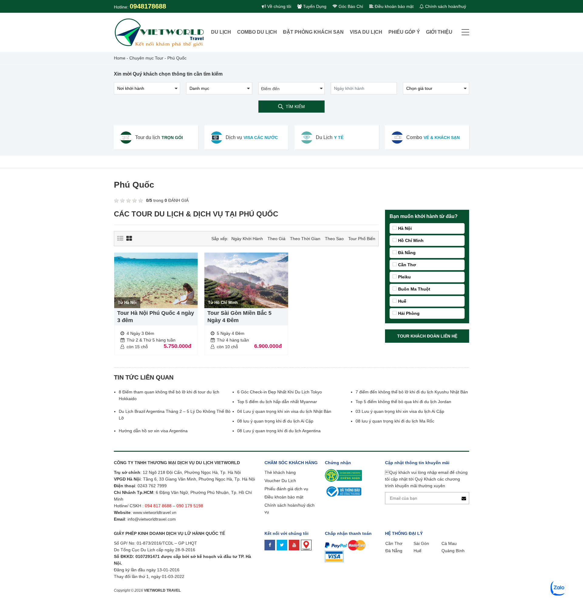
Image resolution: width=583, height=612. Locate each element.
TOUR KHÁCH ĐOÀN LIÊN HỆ (427, 336)
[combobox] (291, 88)
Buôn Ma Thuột (414, 289)
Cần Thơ (407, 264)
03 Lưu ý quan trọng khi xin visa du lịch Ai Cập (400, 411)
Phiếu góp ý (404, 32)
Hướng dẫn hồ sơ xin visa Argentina (153, 430)
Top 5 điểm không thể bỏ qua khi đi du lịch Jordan (403, 401)
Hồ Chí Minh (411, 240)
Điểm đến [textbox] (270, 88)
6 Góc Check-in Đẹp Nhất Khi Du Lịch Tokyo (279, 391)
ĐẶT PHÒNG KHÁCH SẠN (313, 32)
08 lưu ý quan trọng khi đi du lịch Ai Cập (275, 421)
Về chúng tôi (278, 6)
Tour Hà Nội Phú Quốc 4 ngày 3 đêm (155, 316)
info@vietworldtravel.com (152, 519)
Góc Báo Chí (350, 6)
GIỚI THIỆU (439, 32)
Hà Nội (405, 228)
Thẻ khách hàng (280, 472)
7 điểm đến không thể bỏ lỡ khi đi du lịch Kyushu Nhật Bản (412, 391)
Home (119, 58)
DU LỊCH (221, 32)
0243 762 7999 (152, 485)
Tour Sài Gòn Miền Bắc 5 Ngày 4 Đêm (239, 316)
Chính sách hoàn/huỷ (445, 6)
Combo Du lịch (257, 32)
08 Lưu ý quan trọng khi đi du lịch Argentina (279, 430)
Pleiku (404, 276)
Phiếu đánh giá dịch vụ (286, 488)
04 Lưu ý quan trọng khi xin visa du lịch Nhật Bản (284, 411)
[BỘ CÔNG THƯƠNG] (343, 491)
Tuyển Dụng (314, 6)
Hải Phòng (409, 313)
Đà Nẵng (407, 252)
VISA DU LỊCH (366, 32)
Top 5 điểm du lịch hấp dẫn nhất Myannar (277, 401)
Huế (402, 301)
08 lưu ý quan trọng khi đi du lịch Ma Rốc (395, 421)
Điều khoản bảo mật (393, 6)
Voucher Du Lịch (280, 480)
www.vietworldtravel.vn (154, 512)
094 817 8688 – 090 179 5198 (174, 505)
